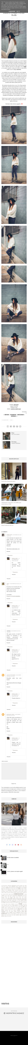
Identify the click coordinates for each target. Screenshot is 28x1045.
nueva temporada (11, 906)
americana (14, 885)
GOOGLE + (13, 416)
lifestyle (14, 901)
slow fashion (11, 911)
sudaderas (3, 912)
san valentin (13, 910)
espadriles (13, 896)
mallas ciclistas (20, 902)
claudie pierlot (10, 894)
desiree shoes (7, 896)
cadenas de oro (4, 890)
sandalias (18, 910)
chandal (11, 892)
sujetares (7, 912)
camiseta (6, 891)
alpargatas (9, 885)
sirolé (7, 911)
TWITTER (6, 414)
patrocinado (18, 907)
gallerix (25, 897)
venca (2, 914)
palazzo (6, 907)
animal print (3, 886)
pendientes (22, 907)
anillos (26, 885)
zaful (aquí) (16, 404)
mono (19, 905)
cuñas (6, 895)
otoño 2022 (20, 906)
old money (16, 906)
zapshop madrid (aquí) (16, 408)
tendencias (4, 913)
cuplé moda (9, 895)
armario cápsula (8, 886)
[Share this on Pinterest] (14, 426)
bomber (22, 887)
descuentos (25, 895)
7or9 (2, 885)
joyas (13, 900)
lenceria (2, 901)
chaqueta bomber (19, 892)
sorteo (15, 911)
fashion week (18, 897)
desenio (2, 896)
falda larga (7, 897)
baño (23, 886)
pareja (14, 907)
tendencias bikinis (10, 913)
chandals (14, 892)
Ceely (8, 583)
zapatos (5, 916)
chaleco (2, 892)
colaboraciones (18, 894)
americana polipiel (19, 885)
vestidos (17, 914)
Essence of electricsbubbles (13, 596)
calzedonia (16, 890)
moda (20, 904)
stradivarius (19, 911)
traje (26, 913)
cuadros (2, 895)
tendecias (14, 912)
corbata (25, 894)
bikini (10, 887)
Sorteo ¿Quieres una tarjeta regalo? (15, 871)
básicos (4, 887)
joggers (10, 900)
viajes (20, 914)
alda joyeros (5, 885)
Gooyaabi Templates (14, 1042)
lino (22, 901)
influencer (15, 898)
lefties (25, 900)
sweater (10, 912)
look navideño (15, 902)
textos (14, 913)
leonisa (6, 901)
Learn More (12, 11)
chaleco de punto (7, 892)
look (4, 902)
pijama (26, 907)
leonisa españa (9, 901)
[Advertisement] (14, 953)
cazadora (25, 891)
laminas (22, 900)
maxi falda (3, 904)
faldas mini (12, 897)
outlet (26, 906)
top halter (17, 913)
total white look (22, 913)
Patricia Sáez (15, 558)
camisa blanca (21, 890)
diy (10, 896)
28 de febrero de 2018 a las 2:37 (15, 739)
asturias (13, 886)
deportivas (20, 895)
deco (12, 895)
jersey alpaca (6, 900)
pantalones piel (10, 907)
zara (8, 916)
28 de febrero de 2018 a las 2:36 (15, 559)
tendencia (18, 912)
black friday (15, 887)
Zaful (25, 66)
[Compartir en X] (11, 426)
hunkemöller (9, 898)
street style (24, 911)
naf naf (25, 905)
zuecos (10, 916)
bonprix (25, 887)
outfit (23, 906)
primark (11, 908)
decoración (15, 895)
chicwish (4, 894)
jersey (2, 900)
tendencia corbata (24, 912)
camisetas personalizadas (13, 891)
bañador (16, 886)
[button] (4, 3)
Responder (8, 551)
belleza (7, 887)
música (21, 905)
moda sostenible (4, 905)
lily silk (20, 901)
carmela (19, 891)
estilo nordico (24, 896)
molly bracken (15, 905)
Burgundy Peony (10, 714)
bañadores (20, 886)
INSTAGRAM (20, 414)
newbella (2, 906)
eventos (2, 897)
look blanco (11, 902)
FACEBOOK (13, 414)
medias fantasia (8, 904)
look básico (7, 902)
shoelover (3, 911)
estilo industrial (18, 896)
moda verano (9, 905)
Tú (7, 864)
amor (23, 885)
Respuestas (10, 555)
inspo (23, 898)
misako (12, 904)
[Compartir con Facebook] (8, 426)
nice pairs (6, 906)
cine (7, 894)
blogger (19, 887)
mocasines (16, 904)
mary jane (25, 902)
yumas (2, 916)
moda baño (25, 904)
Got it (18, 11)
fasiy (23, 897)
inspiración (19, 898)
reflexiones (19, 908)
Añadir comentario (5, 761)
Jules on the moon (11, 675)
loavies (24, 901)
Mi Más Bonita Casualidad (13, 857)
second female (24, 910)
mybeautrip (9, 534)
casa (22, 891)
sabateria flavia (7, 910)
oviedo (2, 907)
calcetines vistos (10, 890)
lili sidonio (17, 901)
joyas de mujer (17, 900)
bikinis (12, 887)
